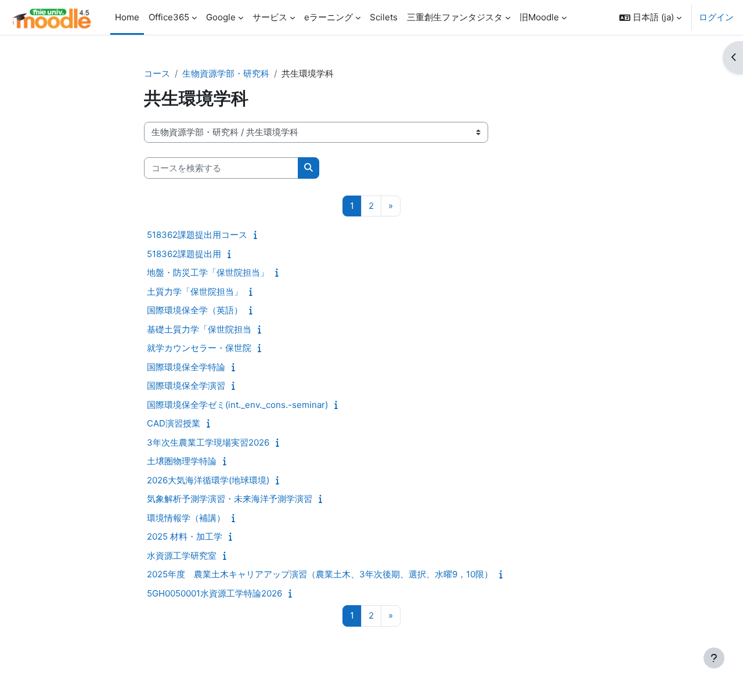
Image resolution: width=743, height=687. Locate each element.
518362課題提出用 (184, 253)
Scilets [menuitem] (384, 17)
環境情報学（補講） (186, 517)
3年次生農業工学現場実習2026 (208, 442)
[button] (650, 17)
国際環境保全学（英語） (195, 310)
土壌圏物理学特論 (182, 461)
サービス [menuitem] (270, 17)
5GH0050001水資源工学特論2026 (214, 593)
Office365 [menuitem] (169, 17)
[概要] (258, 234)
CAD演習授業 (173, 423)
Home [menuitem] (127, 17)
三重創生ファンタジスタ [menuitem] (455, 17)
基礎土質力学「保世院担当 (199, 329)
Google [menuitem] (221, 17)
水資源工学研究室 (182, 555)
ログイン (716, 17)
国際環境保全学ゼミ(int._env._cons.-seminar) (237, 404)
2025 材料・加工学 (184, 536)
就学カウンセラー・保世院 (199, 347)
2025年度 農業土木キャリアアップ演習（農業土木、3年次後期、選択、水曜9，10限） (320, 574)
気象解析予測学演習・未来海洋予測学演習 (229, 498)
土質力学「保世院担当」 (195, 291)
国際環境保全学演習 (186, 385)
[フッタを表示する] (714, 658)
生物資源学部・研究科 (225, 73)
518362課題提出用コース (197, 234)
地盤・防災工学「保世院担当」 (208, 272)
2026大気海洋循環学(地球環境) (208, 480)
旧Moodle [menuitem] (539, 17)
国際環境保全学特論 (186, 367)
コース (157, 73)
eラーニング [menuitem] (328, 17)
